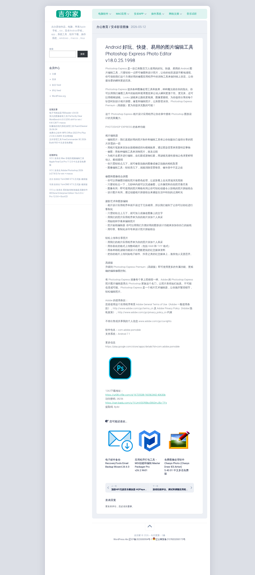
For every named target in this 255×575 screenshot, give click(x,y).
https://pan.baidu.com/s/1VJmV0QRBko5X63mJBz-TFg (136, 402)
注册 (54, 74)
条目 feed (56, 85)
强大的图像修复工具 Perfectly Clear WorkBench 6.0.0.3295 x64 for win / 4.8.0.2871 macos (65, 119)
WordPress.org (59, 96)
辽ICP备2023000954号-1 (140, 539)
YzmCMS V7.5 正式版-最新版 (74, 179)
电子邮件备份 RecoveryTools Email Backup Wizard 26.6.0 (117, 463)
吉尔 (51, 179)
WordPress (119, 539)
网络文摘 (174, 13)
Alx (126, 539)
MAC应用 (121, 13)
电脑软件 (103, 13)
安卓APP (139, 13)
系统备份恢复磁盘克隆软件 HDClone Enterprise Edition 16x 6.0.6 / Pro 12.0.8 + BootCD (68, 193)
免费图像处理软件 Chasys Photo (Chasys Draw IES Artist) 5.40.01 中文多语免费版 (176, 466)
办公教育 (102, 27)
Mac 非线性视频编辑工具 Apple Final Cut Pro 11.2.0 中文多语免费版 (67, 161)
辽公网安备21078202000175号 (170, 539)
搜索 (51, 49)
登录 (54, 79)
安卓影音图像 (120, 27)
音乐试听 (192, 13)
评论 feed (56, 90)
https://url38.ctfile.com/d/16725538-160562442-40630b (135, 394)
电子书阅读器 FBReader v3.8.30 (63, 113)
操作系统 (156, 13)
